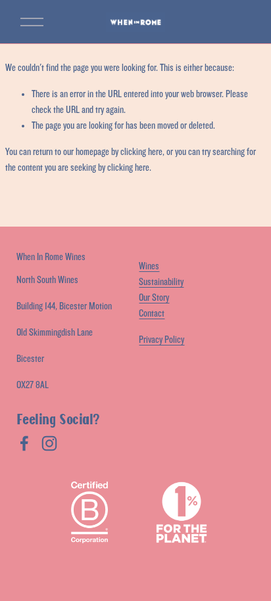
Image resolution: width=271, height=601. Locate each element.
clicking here (141, 152)
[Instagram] (49, 443)
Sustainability (161, 282)
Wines (149, 266)
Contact (151, 313)
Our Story (154, 297)
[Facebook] (24, 443)
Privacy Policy (161, 339)
